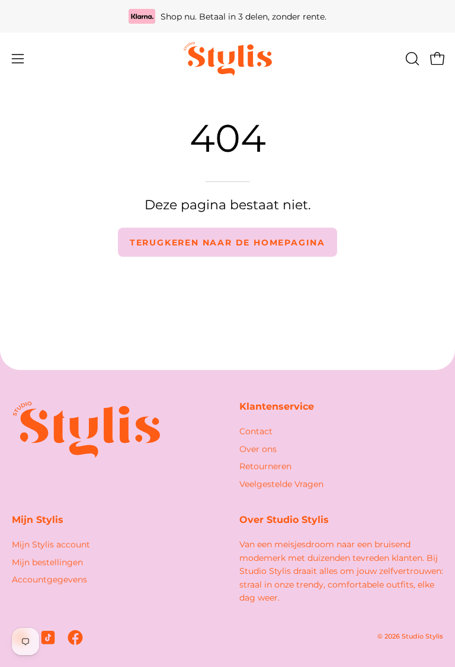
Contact (256, 431)
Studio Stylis (422, 637)
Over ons (258, 448)
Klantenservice (276, 406)
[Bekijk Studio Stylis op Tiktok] (48, 637)
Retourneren (265, 466)
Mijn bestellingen (47, 562)
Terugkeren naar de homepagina (227, 242)
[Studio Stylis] (227, 59)
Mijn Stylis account (51, 544)
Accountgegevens (49, 580)
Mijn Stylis (37, 520)
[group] (227, 16)
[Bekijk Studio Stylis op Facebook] (75, 637)
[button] (411, 58)
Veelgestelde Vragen (281, 483)
